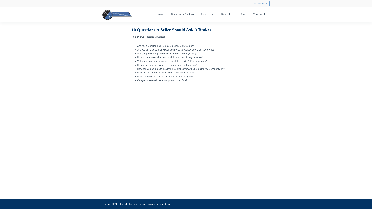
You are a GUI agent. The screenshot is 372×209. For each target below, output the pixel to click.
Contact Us (259, 14)
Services (206, 14)
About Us (225, 14)
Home (160, 14)
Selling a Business (156, 37)
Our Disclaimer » (260, 3)
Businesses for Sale (182, 14)
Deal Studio (164, 204)
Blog (243, 14)
